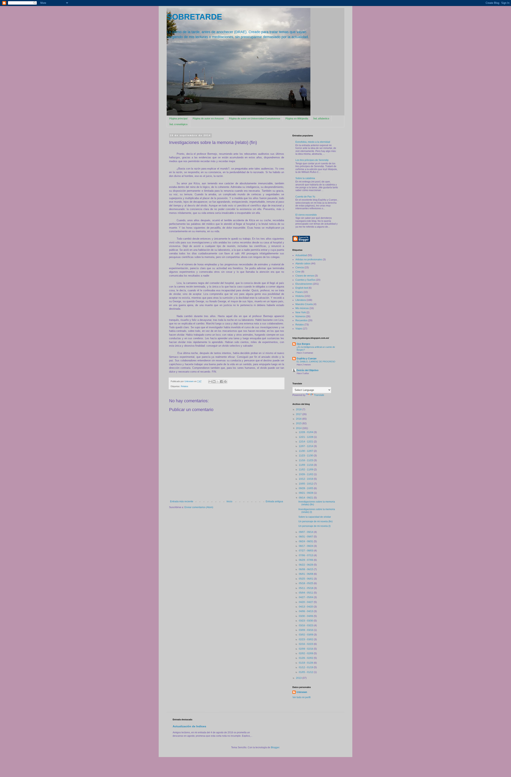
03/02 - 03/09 (306, 634)
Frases (299, 292)
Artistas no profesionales (308, 259)
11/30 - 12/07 (306, 451)
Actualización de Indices (189, 726)
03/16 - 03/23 (306, 625)
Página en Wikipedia (296, 118)
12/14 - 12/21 (306, 441)
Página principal (178, 118)
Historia (299, 296)
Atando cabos (302, 263)
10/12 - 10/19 (306, 479)
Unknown (301, 692)
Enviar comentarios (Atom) (198, 507)
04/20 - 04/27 (306, 602)
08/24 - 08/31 (306, 541)
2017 (299, 414)
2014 (299, 428)
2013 (299, 678)
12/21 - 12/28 (306, 437)
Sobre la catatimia (305, 178)
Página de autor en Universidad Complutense (254, 118)
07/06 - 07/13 (306, 555)
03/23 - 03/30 (306, 620)
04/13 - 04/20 (306, 606)
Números (300, 316)
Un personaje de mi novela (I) (314, 526)
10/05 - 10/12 (306, 483)
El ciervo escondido (306, 214)
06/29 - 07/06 (306, 560)
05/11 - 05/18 (306, 588)
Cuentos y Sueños (305, 279)
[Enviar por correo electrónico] (210, 382)
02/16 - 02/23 (306, 644)
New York (300, 312)
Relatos (184, 386)
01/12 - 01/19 (306, 667)
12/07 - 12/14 (306, 446)
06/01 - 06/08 (306, 574)
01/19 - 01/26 (306, 662)
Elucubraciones (303, 283)
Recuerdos (301, 320)
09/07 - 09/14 (306, 532)
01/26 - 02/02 (306, 658)
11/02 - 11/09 (306, 469)
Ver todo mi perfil (301, 697)
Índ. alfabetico (321, 118)
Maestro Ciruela (304, 304)
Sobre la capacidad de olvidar (314, 516)
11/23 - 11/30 (306, 455)
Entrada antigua (274, 501)
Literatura (300, 300)
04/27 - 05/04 (306, 597)
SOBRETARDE (194, 16)
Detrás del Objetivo (307, 370)
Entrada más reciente (181, 501)
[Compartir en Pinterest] (225, 382)
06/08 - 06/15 (306, 569)
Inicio (229, 501)
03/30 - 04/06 (306, 616)
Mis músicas (302, 308)
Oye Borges (303, 344)
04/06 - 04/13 (306, 611)
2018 (299, 409)
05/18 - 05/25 (306, 583)
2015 (299, 423)
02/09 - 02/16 (306, 648)
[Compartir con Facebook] (222, 382)
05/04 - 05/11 (306, 592)
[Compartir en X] (218, 382)
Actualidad (301, 255)
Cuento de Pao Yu (305, 196)
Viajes (298, 328)
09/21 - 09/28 (306, 493)
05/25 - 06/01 (306, 578)
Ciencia (299, 267)
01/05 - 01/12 (306, 672)
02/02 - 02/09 (306, 653)
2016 (299, 418)
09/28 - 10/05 (306, 488)
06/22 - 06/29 (306, 564)
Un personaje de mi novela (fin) (315, 521)
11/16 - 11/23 (306, 460)
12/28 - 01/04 (306, 432)
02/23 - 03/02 (306, 639)
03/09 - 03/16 (306, 630)
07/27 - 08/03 (306, 550)
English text (301, 287)
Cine (298, 271)
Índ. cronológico (178, 124)
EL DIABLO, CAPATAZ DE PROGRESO (316, 361)
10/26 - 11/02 (306, 474)
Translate (319, 395)
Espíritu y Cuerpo (306, 358)
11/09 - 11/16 (306, 465)
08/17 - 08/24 (306, 546)
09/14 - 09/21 (306, 497)
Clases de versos (304, 275)
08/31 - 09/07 (306, 536)
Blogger (275, 747)
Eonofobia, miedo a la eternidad (312, 142)
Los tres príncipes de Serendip (312, 160)
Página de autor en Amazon (208, 118)
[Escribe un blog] (214, 382)
